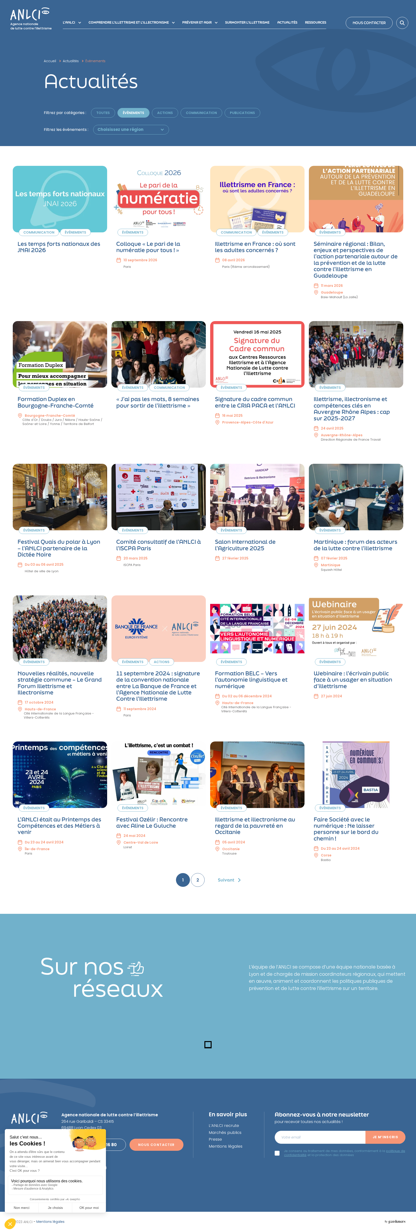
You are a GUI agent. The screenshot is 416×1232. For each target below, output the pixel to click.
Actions (165, 112)
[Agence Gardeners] (395, 1222)
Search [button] (402, 23)
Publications (242, 112)
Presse (215, 1139)
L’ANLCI (69, 22)
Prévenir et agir (197, 22)
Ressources (315, 22)
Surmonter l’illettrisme (247, 22)
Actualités (287, 22)
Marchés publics (225, 1132)
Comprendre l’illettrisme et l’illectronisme (129, 22)
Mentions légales (225, 1146)
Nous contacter (369, 22)
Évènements (133, 112)
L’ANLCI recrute (224, 1125)
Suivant (226, 880)
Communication (201, 112)
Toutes (103, 112)
